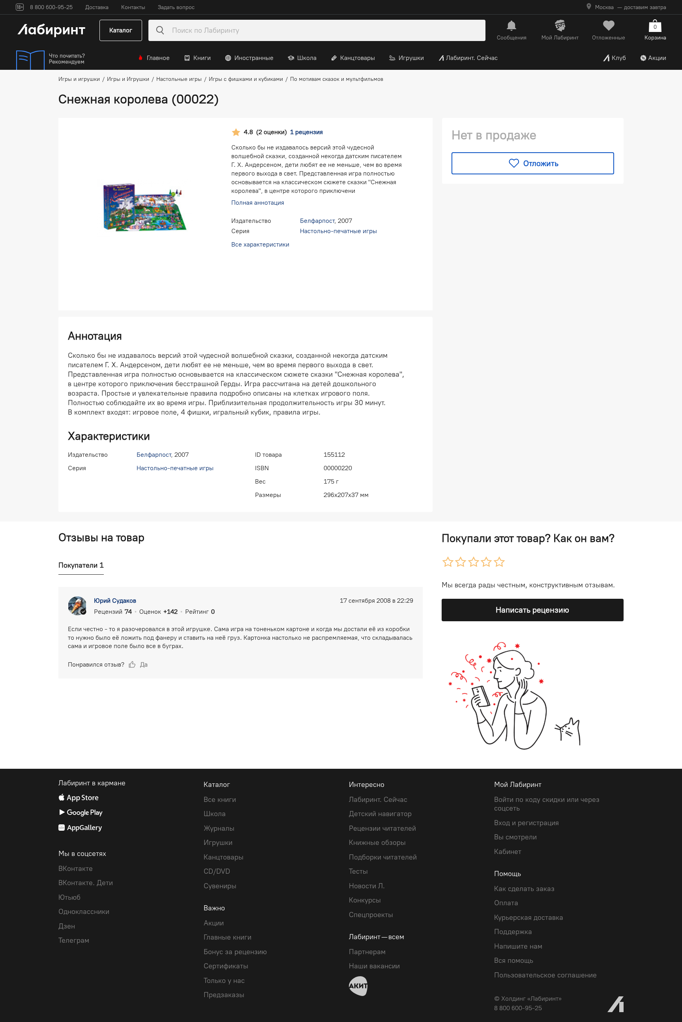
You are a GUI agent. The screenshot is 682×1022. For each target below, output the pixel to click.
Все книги (220, 799)
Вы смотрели (515, 837)
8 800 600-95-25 (518, 1008)
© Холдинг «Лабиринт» (528, 998)
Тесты (358, 871)
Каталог (120, 30)
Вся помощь (513, 960)
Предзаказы (224, 994)
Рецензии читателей (382, 828)
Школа (307, 58)
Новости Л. (367, 886)
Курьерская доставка (528, 917)
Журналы (219, 828)
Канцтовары (357, 58)
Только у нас (224, 980)
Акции (657, 58)
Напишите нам (518, 946)
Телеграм (73, 940)
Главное (158, 58)
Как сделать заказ (524, 888)
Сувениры (220, 886)
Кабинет (507, 851)
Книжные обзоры (377, 842)
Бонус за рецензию (235, 951)
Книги (202, 58)
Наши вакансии (374, 966)
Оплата (506, 903)
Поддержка (513, 931)
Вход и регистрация (526, 822)
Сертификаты (226, 966)
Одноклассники (83, 911)
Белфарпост (317, 220)
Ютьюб (69, 897)
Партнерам (367, 951)
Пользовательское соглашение (545, 975)
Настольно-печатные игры (338, 231)
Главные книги (227, 937)
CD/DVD (217, 871)
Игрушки (411, 58)
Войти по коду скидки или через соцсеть (547, 804)
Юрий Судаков (115, 600)
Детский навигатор (380, 813)
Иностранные (254, 58)
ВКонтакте (75, 868)
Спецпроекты (371, 914)
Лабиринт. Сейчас (472, 58)
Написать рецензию (532, 610)
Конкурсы (365, 900)
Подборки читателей (383, 857)
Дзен (66, 926)
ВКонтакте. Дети (85, 882)
